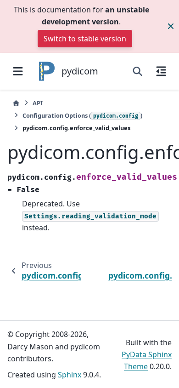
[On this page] (161, 71)
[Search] (137, 71)
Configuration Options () (82, 115)
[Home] (16, 103)
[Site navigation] (17, 71)
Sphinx (69, 375)
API (38, 103)
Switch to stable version (85, 39)
